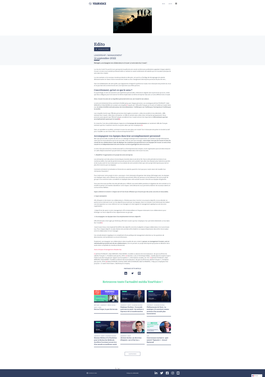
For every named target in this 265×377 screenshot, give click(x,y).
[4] (101, 223)
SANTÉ (95, 307)
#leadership (117, 249)
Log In (170, 3)
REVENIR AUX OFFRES (103, 49)
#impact (101, 249)
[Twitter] (132, 273)
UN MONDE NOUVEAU (137, 305)
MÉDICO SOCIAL (112, 305)
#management (108, 249)
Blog (163, 3)
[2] (126, 256)
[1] (127, 105)
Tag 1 (118, 368)
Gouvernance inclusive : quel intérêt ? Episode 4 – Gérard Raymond (157, 340)
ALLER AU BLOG (132, 354)
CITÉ (148, 335)
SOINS (99, 307)
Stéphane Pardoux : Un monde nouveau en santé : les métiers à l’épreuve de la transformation (132, 309)
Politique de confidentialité (132, 373)
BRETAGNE (97, 305)
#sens (96, 249)
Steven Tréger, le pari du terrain (105, 309)
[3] (141, 125)
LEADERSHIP (103, 305)
